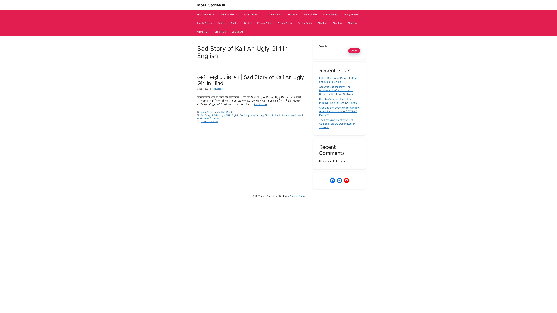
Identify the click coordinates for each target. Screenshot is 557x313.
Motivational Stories (224, 112)
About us (322, 23)
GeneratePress (297, 196)
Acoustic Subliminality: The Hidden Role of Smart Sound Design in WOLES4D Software (336, 90)
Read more (260, 104)
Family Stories (330, 14)
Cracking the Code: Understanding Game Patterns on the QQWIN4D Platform (339, 111)
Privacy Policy (264, 23)
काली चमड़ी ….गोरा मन (211, 118)
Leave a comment (209, 121)
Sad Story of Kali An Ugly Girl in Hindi (258, 115)
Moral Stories (204, 14)
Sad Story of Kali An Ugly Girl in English (220, 115)
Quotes (221, 23)
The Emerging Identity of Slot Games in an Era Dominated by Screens (337, 124)
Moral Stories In (211, 5)
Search (323, 46)
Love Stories (273, 14)
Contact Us (203, 31)
